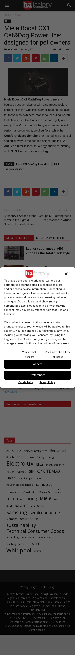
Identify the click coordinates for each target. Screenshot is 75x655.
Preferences (38, 375)
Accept (37, 364)
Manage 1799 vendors (29, 354)
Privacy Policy (47, 382)
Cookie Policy (25, 382)
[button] (66, 274)
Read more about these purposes (58, 354)
